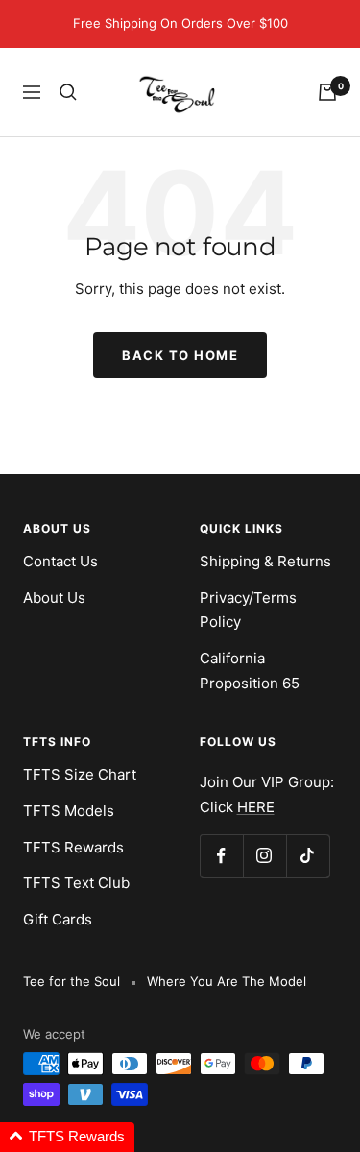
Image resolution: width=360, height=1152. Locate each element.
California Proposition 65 (250, 670)
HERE (256, 807)
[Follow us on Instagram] (264, 855)
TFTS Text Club (76, 883)
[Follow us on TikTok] (307, 855)
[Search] (68, 92)
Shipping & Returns (265, 561)
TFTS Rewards (73, 847)
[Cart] (327, 92)
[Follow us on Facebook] (221, 855)
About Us (54, 597)
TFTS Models (68, 811)
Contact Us (60, 561)
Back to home (180, 355)
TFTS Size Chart (79, 774)
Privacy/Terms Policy (248, 610)
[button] (67, 1137)
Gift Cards (57, 919)
